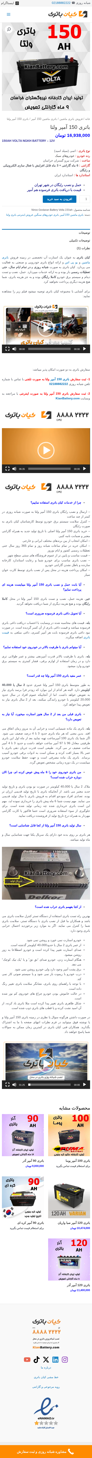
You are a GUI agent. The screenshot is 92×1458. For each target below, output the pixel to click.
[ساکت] (14, 349)
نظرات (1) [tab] (83, 248)
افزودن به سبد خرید (59, 199)
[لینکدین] (55, 1359)
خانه (87, 119)
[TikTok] (36, 1359)
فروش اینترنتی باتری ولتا (19, 214)
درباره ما (46, 1367)
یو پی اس (71, 262)
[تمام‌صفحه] (7, 349)
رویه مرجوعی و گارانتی (46, 1386)
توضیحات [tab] (84, 232)
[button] (9, 29)
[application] (46, 328)
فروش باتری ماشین (71, 119)
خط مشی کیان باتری (46, 1377)
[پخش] (84, 349)
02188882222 (61, 3)
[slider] (49, 349)
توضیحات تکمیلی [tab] (79, 240)
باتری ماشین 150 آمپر (44, 119)
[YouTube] (27, 1359)
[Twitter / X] (46, 1359)
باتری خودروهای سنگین (46, 214)
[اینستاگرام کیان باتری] (64, 1359)
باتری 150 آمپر (59, 379)
